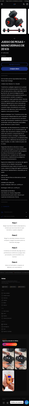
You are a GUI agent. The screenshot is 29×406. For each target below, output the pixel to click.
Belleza (4, 302)
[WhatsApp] (7, 403)
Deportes (5, 305)
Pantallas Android (6, 295)
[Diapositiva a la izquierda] (11, 38)
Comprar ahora (14, 69)
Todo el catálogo (6, 293)
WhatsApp (5, 286)
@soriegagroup (6, 326)
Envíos (4, 313)
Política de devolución (7, 318)
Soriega (3, 278)
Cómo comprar (6, 311)
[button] (1, 4)
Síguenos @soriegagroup (10, 344)
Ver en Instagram (9, 388)
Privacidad (23, 398)
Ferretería (5, 300)
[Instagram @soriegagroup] (3, 403)
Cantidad (3, 56)
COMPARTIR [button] (6, 206)
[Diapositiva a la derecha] (17, 38)
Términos (3, 399)
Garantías (5, 315)
